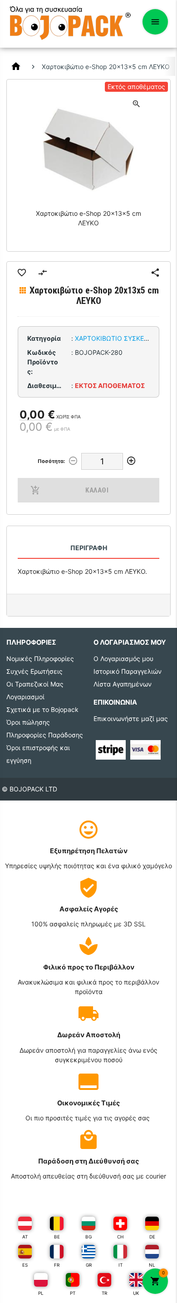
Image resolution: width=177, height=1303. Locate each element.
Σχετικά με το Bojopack (42, 709)
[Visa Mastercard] (145, 749)
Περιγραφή (88, 548)
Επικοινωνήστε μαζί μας (130, 718)
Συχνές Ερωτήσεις (34, 671)
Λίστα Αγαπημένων (122, 684)
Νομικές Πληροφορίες (40, 658)
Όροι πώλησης (28, 722)
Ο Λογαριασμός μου (123, 658)
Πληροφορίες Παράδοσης (44, 735)
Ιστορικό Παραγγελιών (127, 671)
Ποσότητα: (51, 461)
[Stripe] (111, 749)
